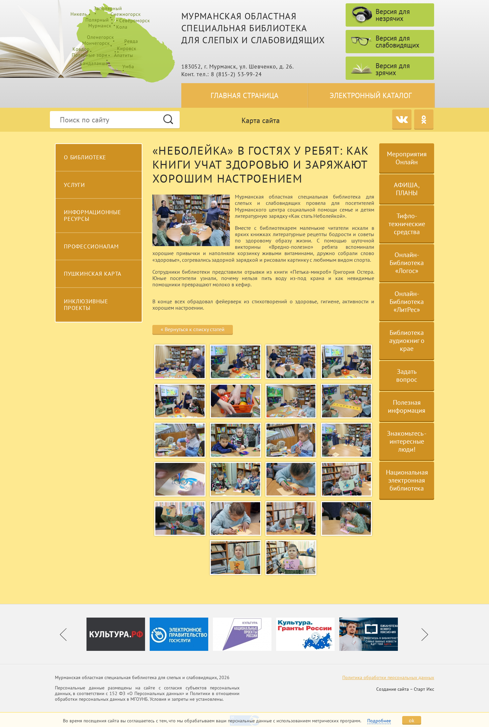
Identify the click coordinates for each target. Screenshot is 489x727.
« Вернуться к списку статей (193, 329)
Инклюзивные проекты (86, 305)
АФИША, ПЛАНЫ (407, 189)
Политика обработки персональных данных (388, 677)
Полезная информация (406, 406)
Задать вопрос (406, 375)
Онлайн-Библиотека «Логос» (407, 262)
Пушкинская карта (92, 273)
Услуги (74, 185)
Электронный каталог (371, 95)
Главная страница (244, 95)
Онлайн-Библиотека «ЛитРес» (407, 301)
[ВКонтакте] (401, 119)
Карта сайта (261, 120)
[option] (118, 634)
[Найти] (168, 119)
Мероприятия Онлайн (407, 158)
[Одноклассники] (423, 119)
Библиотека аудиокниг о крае (406, 340)
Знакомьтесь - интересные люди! (406, 441)
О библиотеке (85, 157)
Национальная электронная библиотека (407, 480)
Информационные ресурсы (92, 215)
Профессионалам (91, 246)
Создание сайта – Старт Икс (405, 689)
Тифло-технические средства (407, 224)
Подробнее (379, 721)
